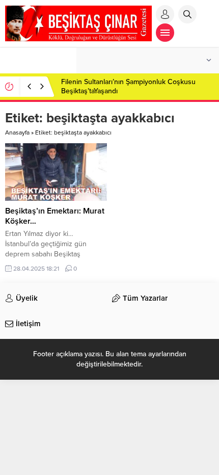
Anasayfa (17, 132)
